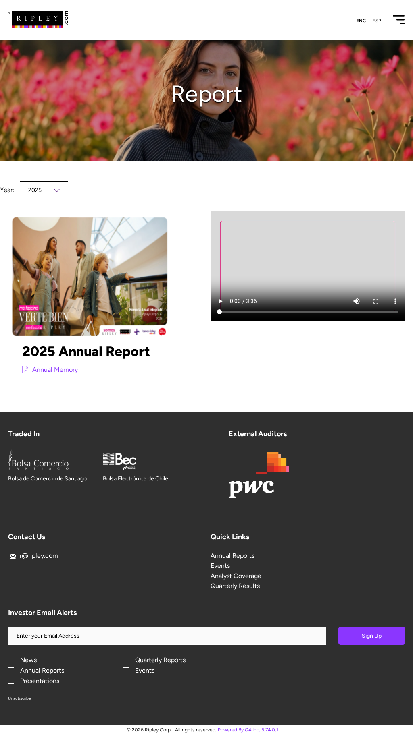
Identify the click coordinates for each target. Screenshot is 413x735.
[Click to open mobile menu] (399, 23)
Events (220, 565)
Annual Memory (55, 369)
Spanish (377, 20)
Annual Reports (232, 555)
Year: (7, 190)
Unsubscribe (19, 698)
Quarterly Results (235, 586)
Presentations (39, 681)
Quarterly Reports (160, 660)
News (28, 660)
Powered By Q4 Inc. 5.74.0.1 (248, 730)
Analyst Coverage (236, 576)
